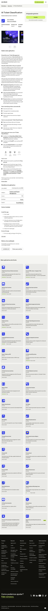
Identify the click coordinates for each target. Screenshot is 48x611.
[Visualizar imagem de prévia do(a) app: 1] (9, 37)
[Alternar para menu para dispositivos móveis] (45, 2)
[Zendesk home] (4, 2)
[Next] (14, 47)
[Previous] (10, 47)
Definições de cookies (26, 606)
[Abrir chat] (45, 608)
